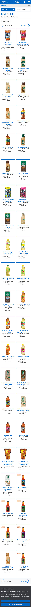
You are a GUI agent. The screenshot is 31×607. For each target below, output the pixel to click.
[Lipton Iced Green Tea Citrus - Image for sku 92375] (8, 270)
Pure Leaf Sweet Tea (23, 487)
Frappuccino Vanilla (23, 226)
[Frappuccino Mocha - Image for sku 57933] (23, 87)
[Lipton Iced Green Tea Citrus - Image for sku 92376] (23, 270)
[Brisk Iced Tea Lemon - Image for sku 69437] (8, 139)
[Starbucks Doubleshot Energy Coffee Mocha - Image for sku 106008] (23, 375)
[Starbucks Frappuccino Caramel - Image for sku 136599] (8, 558)
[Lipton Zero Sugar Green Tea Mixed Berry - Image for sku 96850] (23, 323)
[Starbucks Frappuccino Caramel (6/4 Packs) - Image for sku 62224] (8, 113)
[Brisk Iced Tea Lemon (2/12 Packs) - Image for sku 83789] (8, 192)
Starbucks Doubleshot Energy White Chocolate (7, 489)
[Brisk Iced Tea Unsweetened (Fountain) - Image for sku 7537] (8, 35)
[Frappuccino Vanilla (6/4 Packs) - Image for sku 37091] (8, 87)
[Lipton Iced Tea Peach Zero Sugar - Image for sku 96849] (8, 323)
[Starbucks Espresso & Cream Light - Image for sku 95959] (8, 296)
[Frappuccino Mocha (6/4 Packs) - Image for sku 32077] (8, 61)
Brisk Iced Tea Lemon (23, 121)
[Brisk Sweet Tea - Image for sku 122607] (23, 427)
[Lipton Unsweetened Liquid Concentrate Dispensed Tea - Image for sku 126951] (8, 453)
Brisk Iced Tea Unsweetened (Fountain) (8, 44)
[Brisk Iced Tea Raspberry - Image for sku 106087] (8, 427)
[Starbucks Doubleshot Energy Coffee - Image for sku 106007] (8, 375)
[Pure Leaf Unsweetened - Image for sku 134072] (23, 506)
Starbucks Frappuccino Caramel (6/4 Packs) (8, 122)
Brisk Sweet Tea (23, 435)
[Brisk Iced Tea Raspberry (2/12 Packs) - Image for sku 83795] (23, 192)
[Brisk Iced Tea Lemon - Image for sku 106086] (8, 401)
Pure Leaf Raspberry (7, 513)
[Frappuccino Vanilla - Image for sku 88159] (23, 218)
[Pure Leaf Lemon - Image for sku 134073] (8, 532)
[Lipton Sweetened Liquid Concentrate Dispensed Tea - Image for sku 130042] (23, 453)
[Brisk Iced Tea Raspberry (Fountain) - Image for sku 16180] (23, 35)
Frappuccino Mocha (23, 95)
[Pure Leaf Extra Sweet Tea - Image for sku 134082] (23, 532)
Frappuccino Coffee (23, 147)
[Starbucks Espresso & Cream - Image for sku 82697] (23, 166)
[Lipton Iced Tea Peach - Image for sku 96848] (23, 296)
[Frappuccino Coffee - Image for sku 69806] (23, 139)
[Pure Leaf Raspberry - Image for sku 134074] (8, 506)
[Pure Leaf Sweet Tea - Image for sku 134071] (23, 480)
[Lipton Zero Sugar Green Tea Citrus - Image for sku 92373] (8, 244)
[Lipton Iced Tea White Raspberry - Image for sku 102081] (23, 349)
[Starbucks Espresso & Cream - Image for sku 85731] (8, 218)
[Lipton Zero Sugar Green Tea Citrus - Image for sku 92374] (23, 244)
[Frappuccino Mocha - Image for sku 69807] (8, 166)
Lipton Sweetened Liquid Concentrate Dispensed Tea (23, 463)
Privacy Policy (5, 597)
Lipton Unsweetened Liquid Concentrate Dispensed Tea (8, 463)
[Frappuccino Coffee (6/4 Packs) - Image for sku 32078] (23, 61)
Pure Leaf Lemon (7, 540)
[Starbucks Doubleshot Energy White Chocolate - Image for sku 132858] (8, 480)
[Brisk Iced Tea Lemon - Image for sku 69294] (23, 113)
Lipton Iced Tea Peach (23, 304)
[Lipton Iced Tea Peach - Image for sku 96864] (8, 349)
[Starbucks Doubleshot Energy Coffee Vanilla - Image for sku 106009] (23, 401)
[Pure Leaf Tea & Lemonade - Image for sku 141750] (23, 558)
